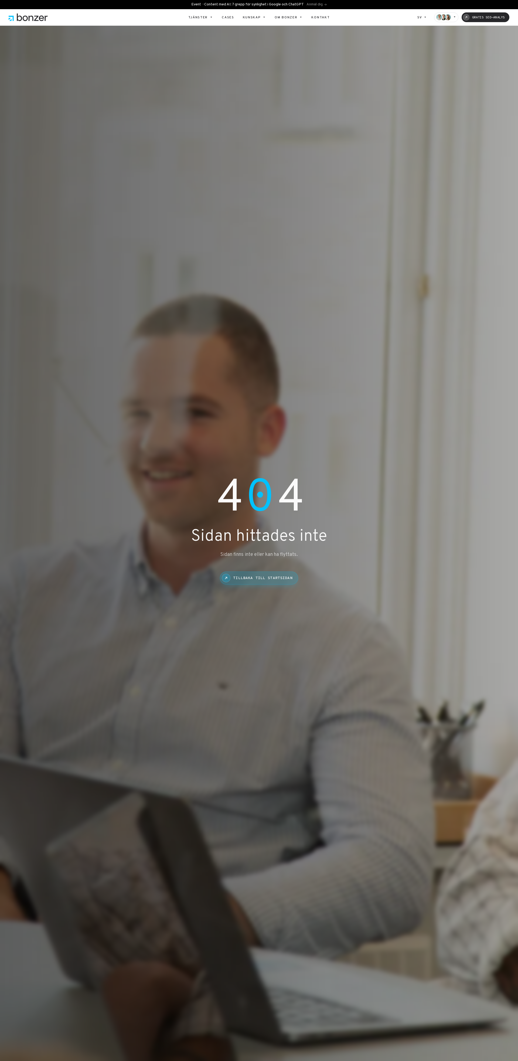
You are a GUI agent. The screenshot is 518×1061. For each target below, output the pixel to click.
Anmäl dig (314, 4)
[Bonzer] (28, 17)
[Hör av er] (446, 17)
